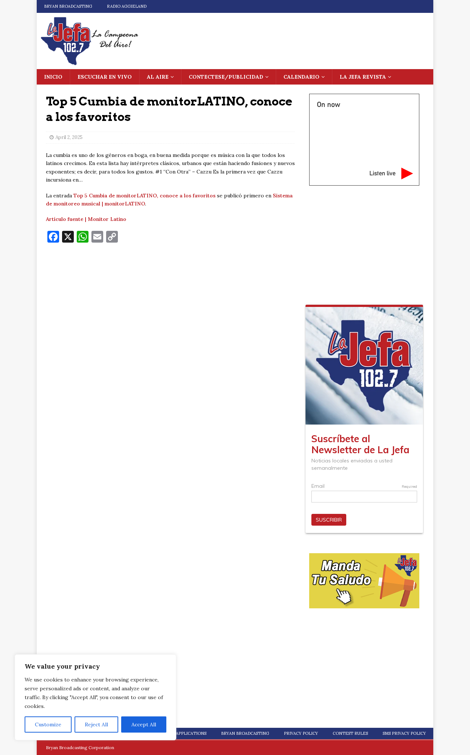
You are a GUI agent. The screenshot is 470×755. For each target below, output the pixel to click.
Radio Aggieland (127, 6)
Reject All (96, 724)
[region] (95, 697)
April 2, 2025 (69, 137)
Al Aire (158, 77)
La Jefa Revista (363, 77)
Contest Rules (350, 733)
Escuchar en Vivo (104, 77)
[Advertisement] (170, 301)
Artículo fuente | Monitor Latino (86, 219)
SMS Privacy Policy (404, 733)
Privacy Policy (301, 733)
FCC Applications (186, 733)
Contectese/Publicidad (226, 77)
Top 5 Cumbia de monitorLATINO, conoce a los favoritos (144, 195)
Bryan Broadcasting (68, 6)
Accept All (143, 724)
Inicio (53, 77)
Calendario (301, 77)
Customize (48, 724)
